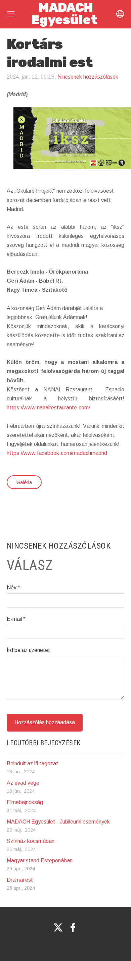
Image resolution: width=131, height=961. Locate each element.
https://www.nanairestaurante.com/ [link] (48, 407)
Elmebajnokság (25, 802)
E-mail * (16, 619)
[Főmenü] (11, 14)
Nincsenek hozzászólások (87, 77)
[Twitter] (58, 927)
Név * (13, 587)
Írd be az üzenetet (28, 650)
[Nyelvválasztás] (120, 14)
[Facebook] (73, 927)
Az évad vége (23, 783)
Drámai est (20, 880)
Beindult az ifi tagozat (32, 763)
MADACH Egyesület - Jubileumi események (58, 822)
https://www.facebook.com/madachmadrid (57, 453)
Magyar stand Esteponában (40, 860)
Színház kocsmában (30, 841)
